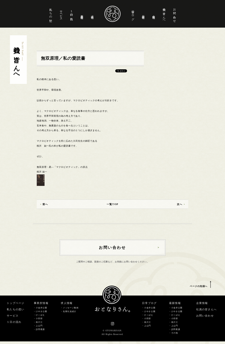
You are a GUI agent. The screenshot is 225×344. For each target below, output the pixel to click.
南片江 (39, 322)
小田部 (39, 318)
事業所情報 (81, 14)
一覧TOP (112, 204)
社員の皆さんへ (164, 14)
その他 (174, 333)
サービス (61, 13)
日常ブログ (132, 13)
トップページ (15, 303)
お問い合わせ (174, 13)
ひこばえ (40, 315)
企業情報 (153, 14)
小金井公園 (41, 308)
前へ (45, 204)
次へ (179, 204)
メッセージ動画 (71, 308)
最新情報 (143, 14)
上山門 (39, 326)
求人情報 (92, 14)
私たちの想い (50, 13)
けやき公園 (41, 311)
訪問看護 (40, 329)
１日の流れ (71, 13)
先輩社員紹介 (69, 311)
